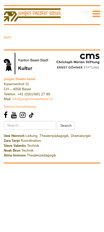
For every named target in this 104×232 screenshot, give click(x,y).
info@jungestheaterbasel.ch (32, 99)
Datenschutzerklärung (20, 107)
